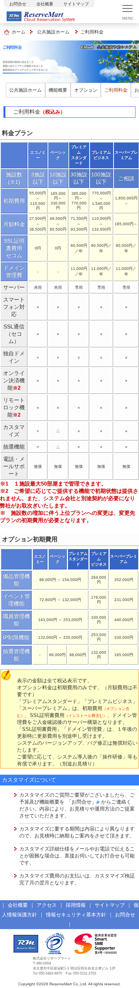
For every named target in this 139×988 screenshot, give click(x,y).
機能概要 (58, 90)
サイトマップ (76, 4)
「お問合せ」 (81, 802)
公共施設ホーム (53, 32)
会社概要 (44, 4)
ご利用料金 (115, 90)
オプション (85, 90)
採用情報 (76, 905)
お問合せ (17, 4)
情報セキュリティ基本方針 (76, 915)
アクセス (47, 905)
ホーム (18, 32)
